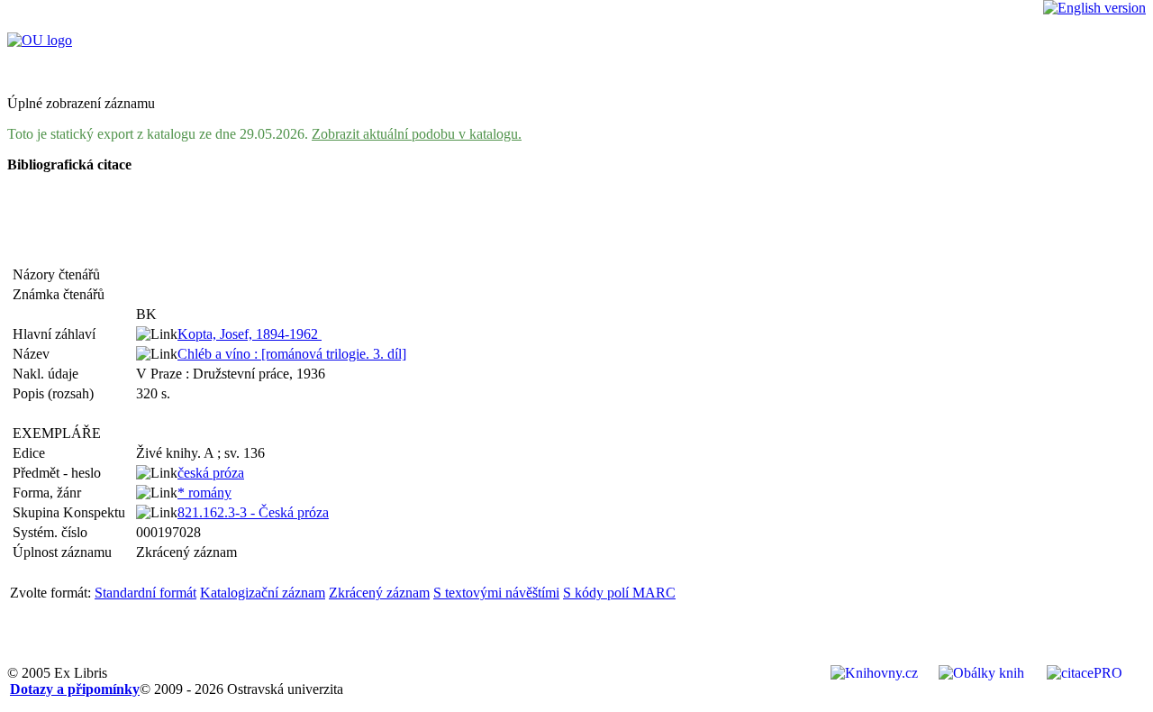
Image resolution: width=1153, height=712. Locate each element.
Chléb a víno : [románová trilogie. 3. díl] (291, 353)
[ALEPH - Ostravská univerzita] (39, 40)
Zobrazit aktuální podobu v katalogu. (417, 133)
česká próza (210, 472)
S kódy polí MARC (619, 592)
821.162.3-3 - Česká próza (253, 512)
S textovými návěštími (496, 592)
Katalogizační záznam (262, 592)
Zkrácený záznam (379, 592)
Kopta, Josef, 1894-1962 (249, 334)
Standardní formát (145, 592)
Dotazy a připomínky (75, 689)
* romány (204, 492)
